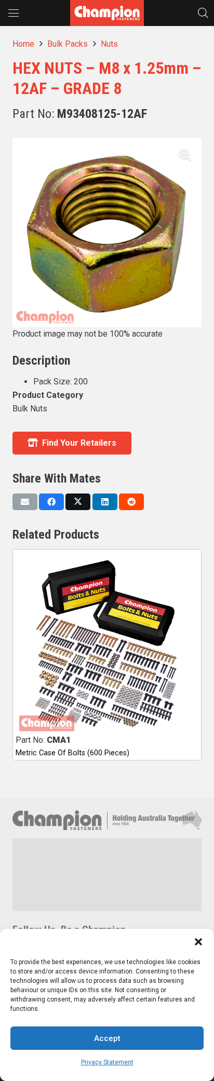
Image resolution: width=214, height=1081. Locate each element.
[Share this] (51, 501)
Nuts (109, 44)
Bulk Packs (67, 44)
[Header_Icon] (107, 13)
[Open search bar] (203, 13)
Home (23, 44)
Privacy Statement (107, 1062)
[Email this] (24, 501)
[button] (198, 942)
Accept (107, 1038)
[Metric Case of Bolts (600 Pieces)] (107, 643)
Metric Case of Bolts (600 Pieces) (72, 753)
